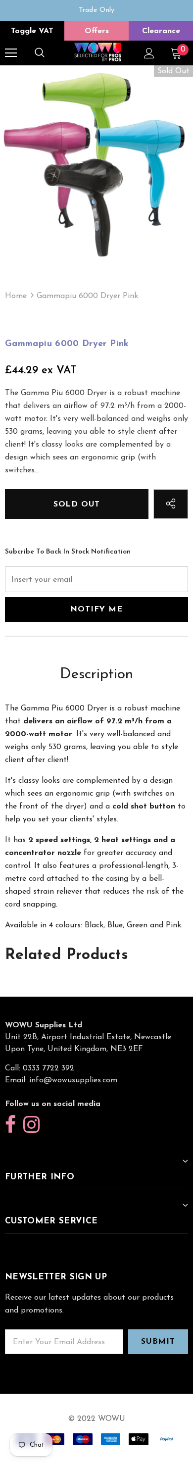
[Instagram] (31, 1125)
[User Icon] (149, 53)
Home (16, 296)
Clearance (161, 31)
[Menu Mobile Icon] (11, 53)
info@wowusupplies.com (73, 1080)
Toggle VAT (32, 31)
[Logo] (97, 53)
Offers (97, 31)
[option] (96, 10)
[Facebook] (10, 1125)
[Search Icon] (40, 53)
